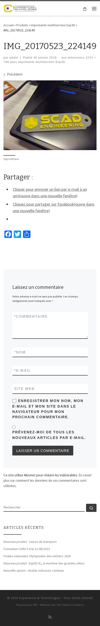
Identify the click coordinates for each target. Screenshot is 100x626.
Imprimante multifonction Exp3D (53, 25)
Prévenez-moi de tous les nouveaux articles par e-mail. (49, 434)
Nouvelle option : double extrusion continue (33, 570)
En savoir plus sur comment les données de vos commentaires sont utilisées (47, 480)
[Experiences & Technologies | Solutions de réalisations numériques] (20, 8)
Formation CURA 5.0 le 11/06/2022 (26, 549)
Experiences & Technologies (39, 598)
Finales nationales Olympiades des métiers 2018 (37, 556)
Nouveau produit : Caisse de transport (30, 542)
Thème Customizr (73, 604)
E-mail (22, 370)
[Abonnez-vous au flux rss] (50, 617)
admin (13, 57)
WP (35, 604)
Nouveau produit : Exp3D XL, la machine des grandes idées (43, 563)
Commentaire (31, 316)
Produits (22, 25)
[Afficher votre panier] (85, 8)
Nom (20, 352)
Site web (24, 389)
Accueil (8, 25)
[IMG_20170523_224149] (50, 115)
